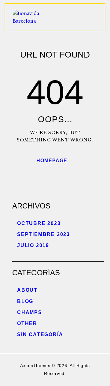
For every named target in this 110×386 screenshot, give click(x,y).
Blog (25, 301)
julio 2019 (33, 245)
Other (27, 323)
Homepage (51, 160)
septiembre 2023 (43, 234)
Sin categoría (40, 334)
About (27, 290)
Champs (29, 312)
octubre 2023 (39, 223)
